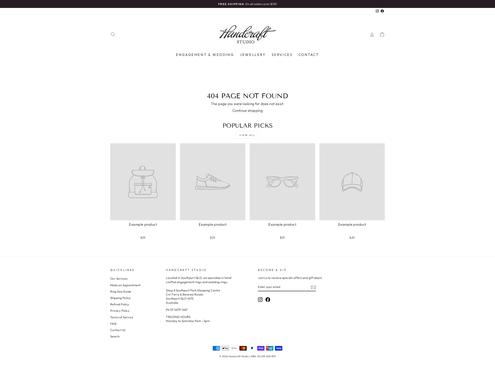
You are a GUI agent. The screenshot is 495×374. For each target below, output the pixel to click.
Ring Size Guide (120, 291)
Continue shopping (247, 110)
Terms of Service (121, 317)
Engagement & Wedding (205, 54)
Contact (309, 54)
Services (282, 54)
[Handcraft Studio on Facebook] (267, 299)
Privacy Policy (120, 311)
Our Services (118, 278)
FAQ (113, 323)
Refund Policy (119, 304)
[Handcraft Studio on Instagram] (260, 299)
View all (247, 135)
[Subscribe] (313, 287)
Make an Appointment (125, 285)
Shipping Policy (120, 298)
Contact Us (117, 330)
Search (115, 336)
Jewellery (253, 54)
